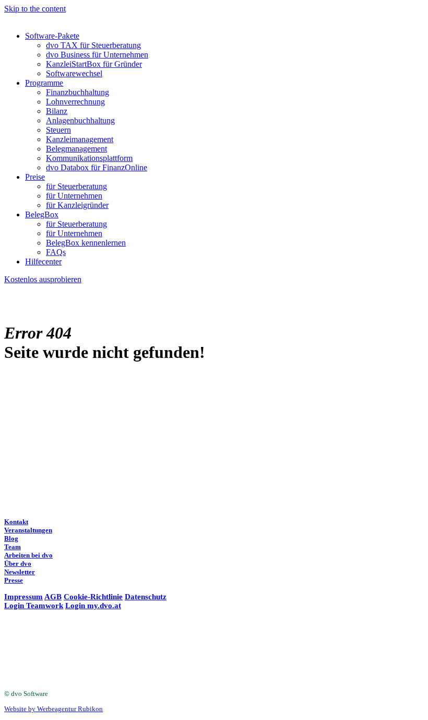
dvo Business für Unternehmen (97, 54)
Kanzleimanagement (79, 139)
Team (12, 547)
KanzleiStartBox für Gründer (94, 64)
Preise (35, 176)
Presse (13, 580)
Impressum (23, 597)
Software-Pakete (52, 35)
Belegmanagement (76, 148)
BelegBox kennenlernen (86, 242)
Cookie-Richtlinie (93, 597)
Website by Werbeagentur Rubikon (53, 709)
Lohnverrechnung (75, 101)
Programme (44, 82)
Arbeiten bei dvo (28, 555)
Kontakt (16, 522)
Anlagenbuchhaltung (80, 120)
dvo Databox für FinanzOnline (96, 167)
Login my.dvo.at (93, 605)
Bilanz (56, 111)
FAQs (56, 252)
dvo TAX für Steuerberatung (93, 45)
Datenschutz (146, 597)
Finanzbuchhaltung (77, 92)
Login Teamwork (33, 605)
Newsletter (19, 572)
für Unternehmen (74, 195)
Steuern (58, 129)
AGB (53, 597)
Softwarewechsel (74, 73)
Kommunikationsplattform (89, 158)
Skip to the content (35, 8)
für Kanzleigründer (77, 205)
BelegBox (41, 214)
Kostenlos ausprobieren (42, 279)
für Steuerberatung (76, 186)
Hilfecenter (43, 261)
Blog (11, 538)
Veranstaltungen (28, 530)
